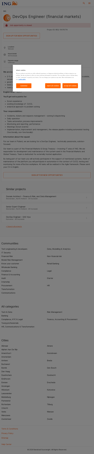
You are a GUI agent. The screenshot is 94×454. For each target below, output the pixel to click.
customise (23, 86)
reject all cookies (53, 86)
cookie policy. (22, 79)
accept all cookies (70, 86)
